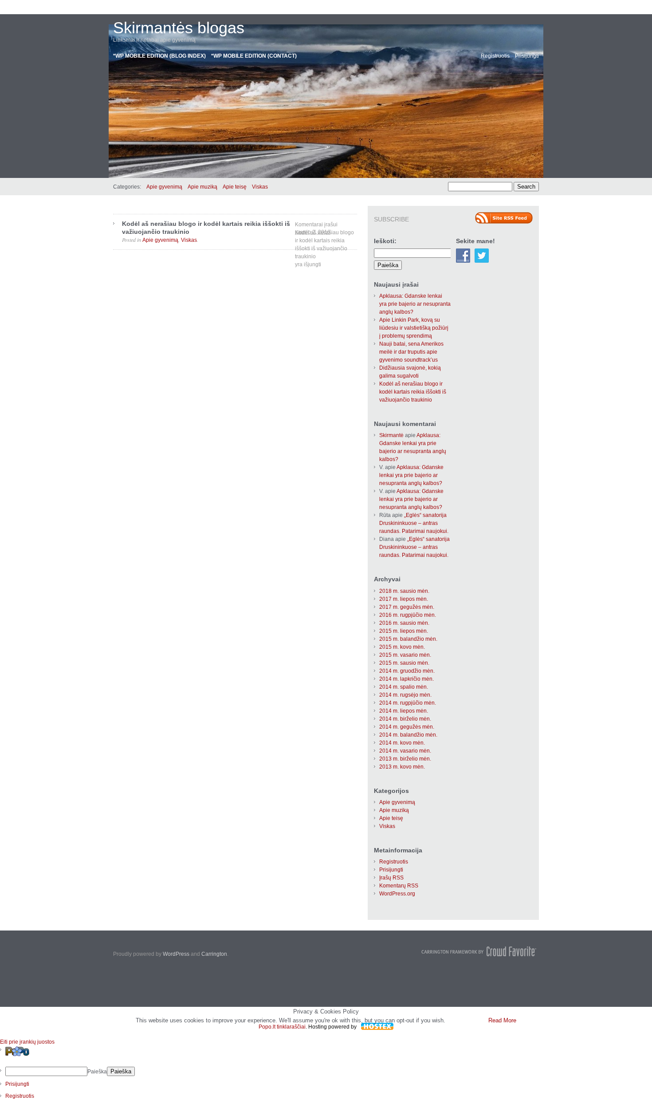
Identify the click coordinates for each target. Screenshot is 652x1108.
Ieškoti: (385, 240)
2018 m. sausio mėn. (404, 591)
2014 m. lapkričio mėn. (406, 679)
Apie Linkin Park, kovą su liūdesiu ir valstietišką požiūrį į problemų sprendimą (413, 328)
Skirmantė (391, 435)
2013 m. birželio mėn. (405, 759)
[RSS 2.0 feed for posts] (504, 218)
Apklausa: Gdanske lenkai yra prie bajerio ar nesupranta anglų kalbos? (415, 304)
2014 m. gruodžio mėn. (407, 671)
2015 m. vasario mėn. (405, 655)
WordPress (176, 954)
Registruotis (495, 56)
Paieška (97, 1072)
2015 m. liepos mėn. (403, 631)
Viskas (260, 187)
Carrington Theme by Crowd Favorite (479, 951)
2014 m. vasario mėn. (405, 751)
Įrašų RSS (391, 878)
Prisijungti (527, 56)
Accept (466, 1020)
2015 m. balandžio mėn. (408, 639)
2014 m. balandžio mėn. (408, 735)
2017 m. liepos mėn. (403, 599)
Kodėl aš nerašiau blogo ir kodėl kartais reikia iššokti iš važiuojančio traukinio (412, 392)
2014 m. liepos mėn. (403, 711)
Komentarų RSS (398, 886)
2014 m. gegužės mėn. (406, 727)
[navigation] (326, 1073)
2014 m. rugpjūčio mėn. (407, 703)
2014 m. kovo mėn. (402, 743)
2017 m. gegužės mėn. (406, 607)
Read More (502, 1020)
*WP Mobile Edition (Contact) (254, 56)
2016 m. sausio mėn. (404, 623)
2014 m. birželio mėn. (405, 719)
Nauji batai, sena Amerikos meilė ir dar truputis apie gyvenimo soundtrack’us (411, 352)
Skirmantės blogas (178, 28)
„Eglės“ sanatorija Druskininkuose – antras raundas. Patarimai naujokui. (413, 523)
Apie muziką (202, 187)
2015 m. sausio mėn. (404, 663)
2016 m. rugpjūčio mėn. (407, 615)
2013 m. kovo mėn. (402, 767)
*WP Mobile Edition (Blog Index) (159, 56)
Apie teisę (235, 187)
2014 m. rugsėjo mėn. (405, 695)
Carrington (214, 954)
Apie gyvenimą (164, 187)
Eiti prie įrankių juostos (27, 1042)
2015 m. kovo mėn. (402, 647)
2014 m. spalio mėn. (403, 687)
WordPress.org (397, 894)
